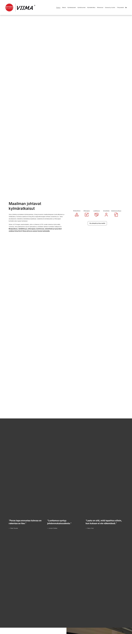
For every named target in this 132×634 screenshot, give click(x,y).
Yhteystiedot (120, 7)
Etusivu (58, 7)
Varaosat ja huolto (110, 7)
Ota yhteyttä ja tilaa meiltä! (97, 223)
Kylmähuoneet (81, 7)
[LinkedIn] (126, 7)
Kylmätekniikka (91, 7)
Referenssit (100, 7)
